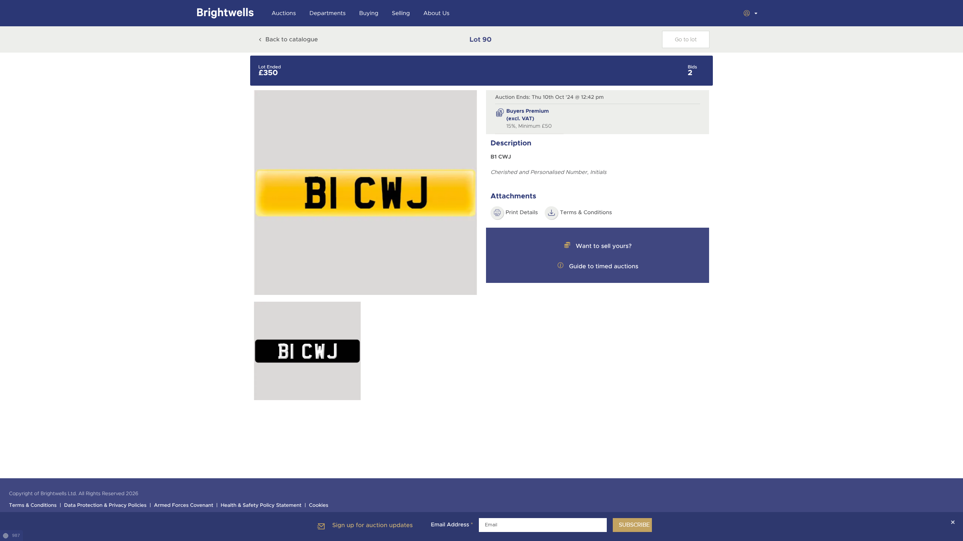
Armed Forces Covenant (183, 505)
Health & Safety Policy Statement (261, 505)
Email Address (452, 524)
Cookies (318, 505)
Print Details (522, 212)
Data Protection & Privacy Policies (105, 505)
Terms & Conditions (586, 212)
